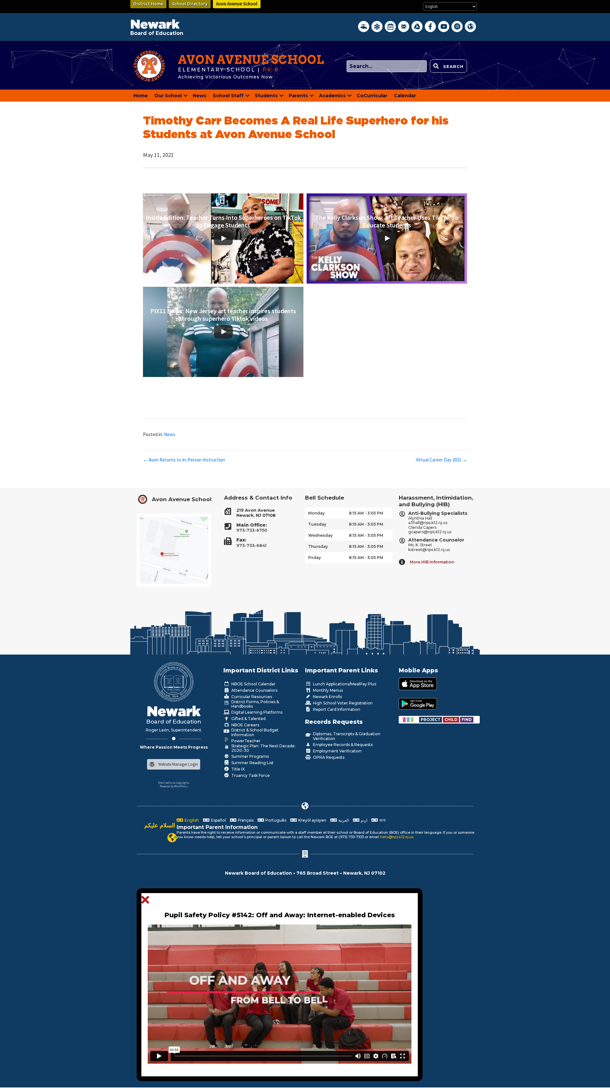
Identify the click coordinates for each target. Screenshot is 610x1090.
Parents (298, 95)
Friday (314, 557)
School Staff (228, 95)
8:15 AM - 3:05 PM (366, 513)
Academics (332, 95)
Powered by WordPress (174, 786)
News (199, 95)
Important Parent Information (217, 827)
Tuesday (317, 524)
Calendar (405, 95)
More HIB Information (432, 562)
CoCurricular (372, 95)
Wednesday (320, 535)
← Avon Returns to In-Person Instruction (184, 460)
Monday (316, 513)
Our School (168, 95)
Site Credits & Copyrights (173, 782)
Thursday (318, 546)
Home (140, 95)
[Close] (146, 900)
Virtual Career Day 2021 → (441, 460)
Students (266, 95)
